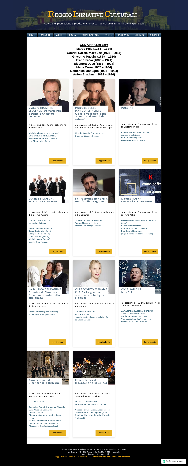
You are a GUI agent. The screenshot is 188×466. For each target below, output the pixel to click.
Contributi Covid (102, 454)
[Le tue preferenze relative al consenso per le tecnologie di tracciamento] (173, 461)
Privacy (82, 454)
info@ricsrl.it (115, 452)
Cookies (91, 454)
